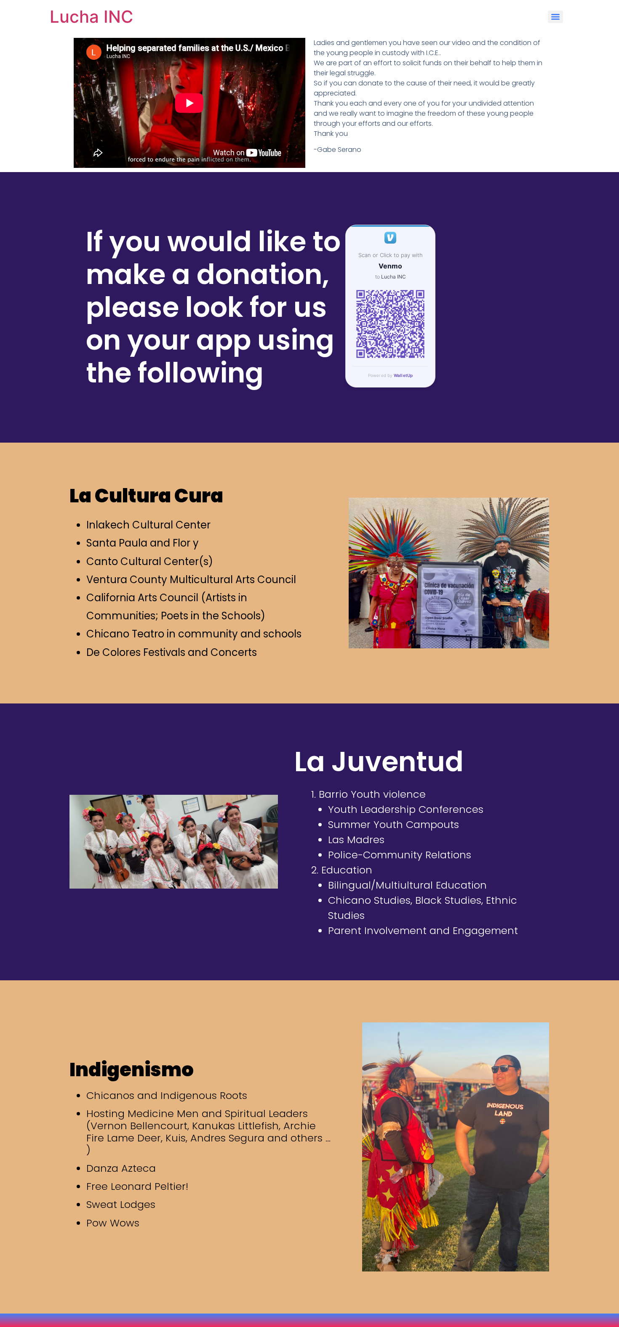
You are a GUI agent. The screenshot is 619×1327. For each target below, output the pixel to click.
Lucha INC (91, 16)
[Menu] (555, 17)
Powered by (390, 375)
